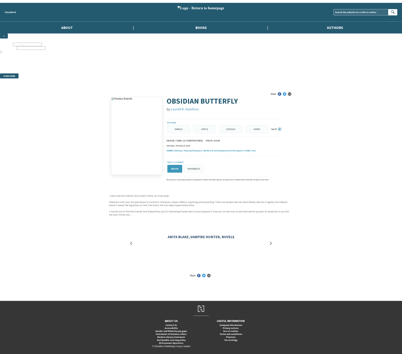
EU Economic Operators (171, 343)
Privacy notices (231, 328)
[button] (131, 243)
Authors (335, 27)
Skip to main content (10, 1)
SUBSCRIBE (9, 75)
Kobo (257, 129)
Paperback (193, 168)
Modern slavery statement (171, 337)
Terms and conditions (231, 334)
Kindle (178, 129)
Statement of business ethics (171, 334)
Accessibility (171, 328)
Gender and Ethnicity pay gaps (171, 331)
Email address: (8, 48)
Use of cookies (230, 331)
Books (201, 27)
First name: (6, 44)
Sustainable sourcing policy (171, 340)
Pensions (231, 337)
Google (230, 129)
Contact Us (171, 325)
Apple (204, 129)
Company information (230, 325)
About (67, 27)
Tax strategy (230, 340)
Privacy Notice (61, 66)
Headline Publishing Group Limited (39, 60)
